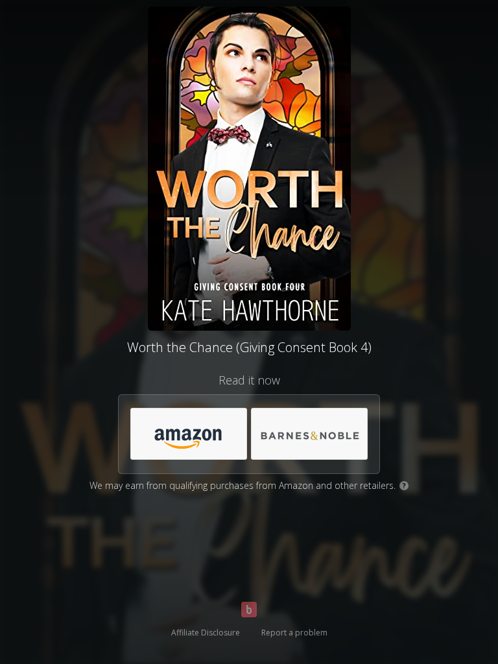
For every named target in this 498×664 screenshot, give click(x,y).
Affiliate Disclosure (205, 632)
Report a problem (294, 632)
